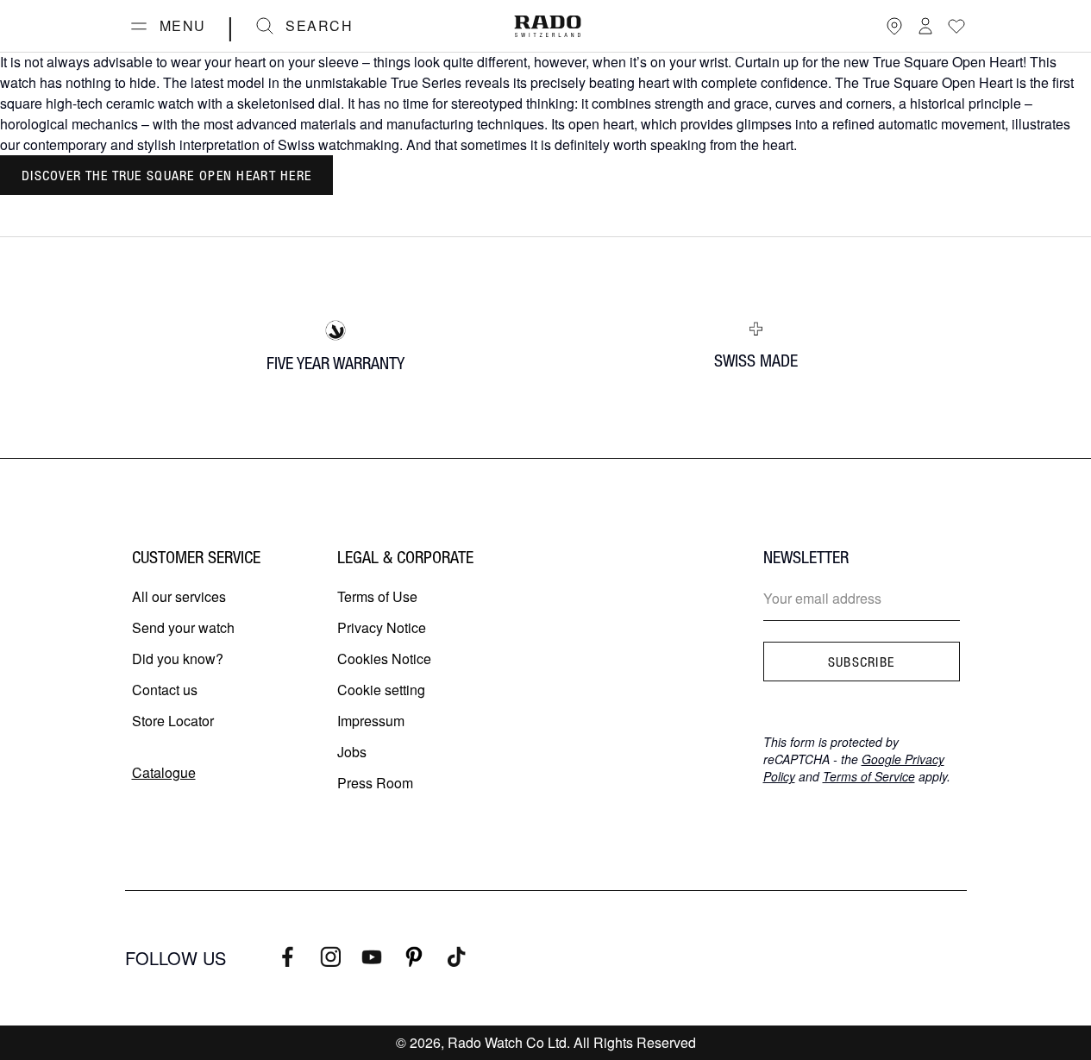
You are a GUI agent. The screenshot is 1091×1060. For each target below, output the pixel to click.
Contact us (165, 689)
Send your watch (183, 627)
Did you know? (177, 658)
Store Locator (173, 721)
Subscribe (861, 661)
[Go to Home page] (547, 26)
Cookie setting (381, 689)
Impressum (370, 721)
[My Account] (925, 26)
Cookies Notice (384, 658)
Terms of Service (869, 776)
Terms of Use (377, 596)
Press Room (375, 783)
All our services (179, 596)
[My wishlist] (956, 26)
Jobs (352, 752)
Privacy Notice (381, 627)
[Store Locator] (894, 26)
